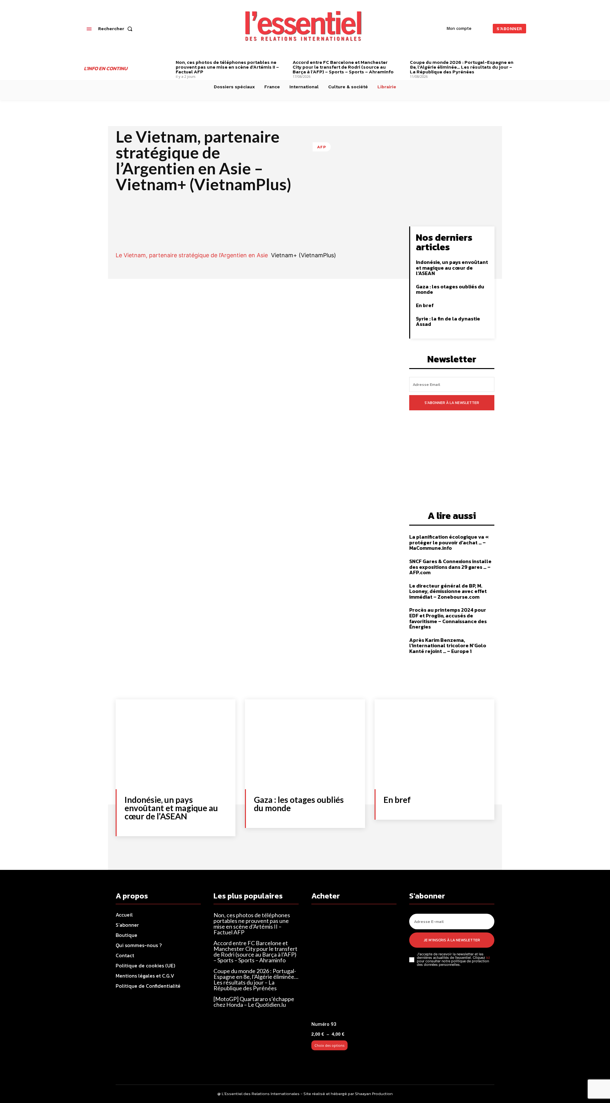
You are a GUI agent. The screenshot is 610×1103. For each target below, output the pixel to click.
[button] (116, 28)
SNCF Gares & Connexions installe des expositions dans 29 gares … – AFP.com (450, 566)
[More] (374, 232)
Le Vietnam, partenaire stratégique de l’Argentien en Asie (192, 255)
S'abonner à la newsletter (451, 403)
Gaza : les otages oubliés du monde (450, 289)
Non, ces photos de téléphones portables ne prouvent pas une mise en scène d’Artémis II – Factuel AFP (227, 66)
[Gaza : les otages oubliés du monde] (305, 744)
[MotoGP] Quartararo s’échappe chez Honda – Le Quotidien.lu (254, 1001)
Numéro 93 (323, 1024)
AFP (321, 147)
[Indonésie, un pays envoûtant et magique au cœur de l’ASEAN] (175, 744)
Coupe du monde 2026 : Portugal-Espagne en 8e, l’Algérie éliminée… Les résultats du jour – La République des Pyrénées (461, 66)
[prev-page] (166, 63)
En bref (425, 305)
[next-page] (524, 63)
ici (488, 957)
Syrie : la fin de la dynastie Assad (448, 321)
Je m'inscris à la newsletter (452, 940)
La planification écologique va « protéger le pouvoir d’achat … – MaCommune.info (449, 542)
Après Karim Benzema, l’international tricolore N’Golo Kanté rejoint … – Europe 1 (447, 645)
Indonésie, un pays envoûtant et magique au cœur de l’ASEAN (452, 267)
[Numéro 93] (353, 965)
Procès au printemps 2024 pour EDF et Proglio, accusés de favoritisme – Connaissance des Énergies (448, 618)
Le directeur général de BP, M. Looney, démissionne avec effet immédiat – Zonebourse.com (448, 591)
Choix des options (329, 1045)
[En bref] (434, 744)
